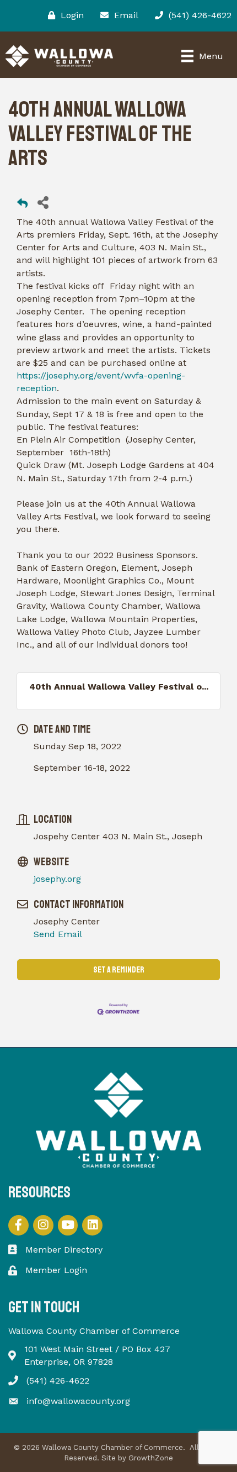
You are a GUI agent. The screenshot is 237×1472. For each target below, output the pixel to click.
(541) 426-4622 (57, 1380)
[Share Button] (42, 202)
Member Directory (64, 1249)
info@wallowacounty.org (78, 1401)
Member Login (56, 1270)
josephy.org (57, 879)
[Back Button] (22, 205)
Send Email (58, 934)
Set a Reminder (118, 969)
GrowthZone (150, 1458)
